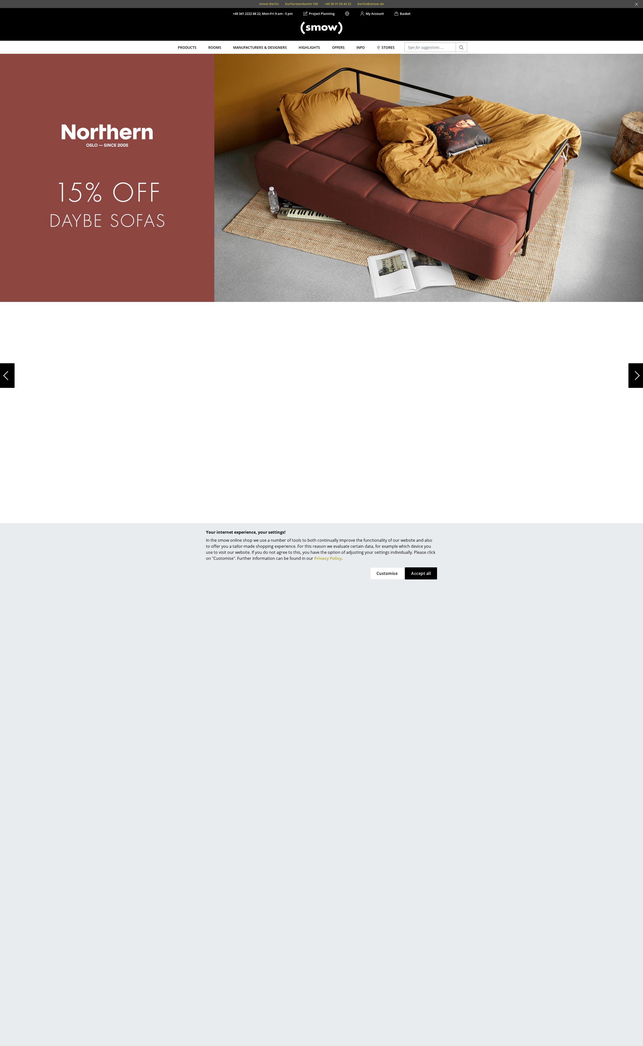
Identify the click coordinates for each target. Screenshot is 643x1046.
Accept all (421, 573)
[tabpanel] (321, 375)
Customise (387, 573)
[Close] (636, 4)
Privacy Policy (328, 558)
